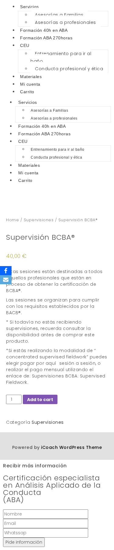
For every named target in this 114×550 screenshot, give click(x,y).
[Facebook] (6, 270)
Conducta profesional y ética (69, 69)
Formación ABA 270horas (46, 37)
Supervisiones (39, 220)
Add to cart (40, 400)
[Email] (6, 279)
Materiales (31, 76)
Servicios (27, 102)
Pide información (23, 542)
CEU (24, 45)
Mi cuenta (30, 84)
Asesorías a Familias (59, 15)
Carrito (27, 91)
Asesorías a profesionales (65, 22)
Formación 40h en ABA (43, 30)
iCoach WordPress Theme (71, 447)
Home (12, 220)
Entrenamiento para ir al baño (60, 57)
